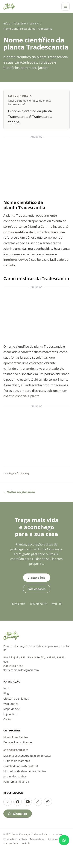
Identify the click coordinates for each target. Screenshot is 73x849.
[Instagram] (7, 802)
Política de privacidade (15, 839)
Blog (6, 693)
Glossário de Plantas (16, 698)
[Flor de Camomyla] (9, 6)
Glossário (20, 23)
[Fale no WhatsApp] (64, 840)
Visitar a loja (36, 577)
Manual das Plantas (15, 737)
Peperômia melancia (16, 781)
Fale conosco (36, 589)
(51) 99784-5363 (13, 666)
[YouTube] (28, 802)
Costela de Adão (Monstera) (20, 766)
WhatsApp (20, 813)
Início (6, 23)
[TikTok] (38, 802)
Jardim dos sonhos (15, 776)
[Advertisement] (36, 166)
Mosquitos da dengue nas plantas (24, 771)
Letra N (34, 23)
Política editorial (56, 839)
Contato (8, 719)
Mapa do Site (11, 709)
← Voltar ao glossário (19, 492)
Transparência (11, 843)
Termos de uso (37, 839)
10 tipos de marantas (16, 761)
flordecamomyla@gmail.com (21, 670)
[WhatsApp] (48, 802)
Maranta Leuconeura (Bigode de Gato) (27, 755)
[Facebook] (17, 802)
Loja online (10, 714)
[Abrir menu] (65, 6)
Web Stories (10, 703)
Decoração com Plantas (17, 742)
